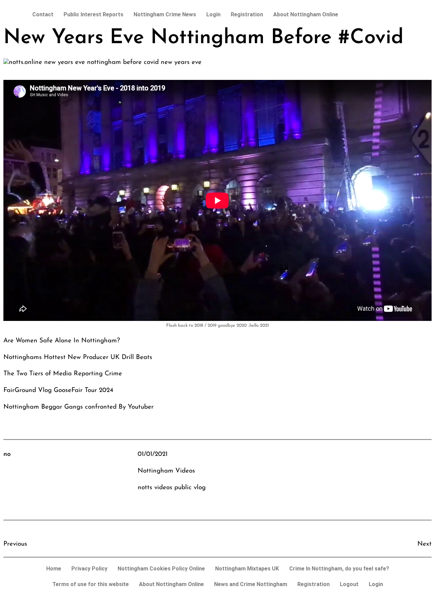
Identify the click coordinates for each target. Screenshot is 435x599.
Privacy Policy (89, 568)
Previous (15, 544)
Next (424, 544)
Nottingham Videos (166, 471)
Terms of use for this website (90, 584)
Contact (42, 14)
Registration (247, 14)
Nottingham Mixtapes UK (247, 568)
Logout (349, 584)
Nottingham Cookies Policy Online (161, 568)
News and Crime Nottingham (250, 584)
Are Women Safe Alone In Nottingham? (61, 341)
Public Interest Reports (93, 14)
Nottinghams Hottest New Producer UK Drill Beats (77, 357)
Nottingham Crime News (165, 14)
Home (53, 568)
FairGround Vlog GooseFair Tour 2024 (58, 390)
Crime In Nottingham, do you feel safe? (339, 568)
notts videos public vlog (172, 487)
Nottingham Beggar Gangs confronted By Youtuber (78, 407)
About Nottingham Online (305, 14)
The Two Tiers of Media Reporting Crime (62, 374)
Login (213, 14)
